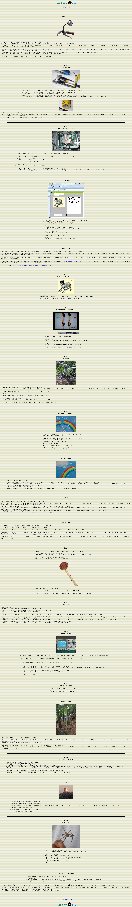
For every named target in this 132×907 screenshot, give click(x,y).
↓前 (60, 899)
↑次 (60, 7)
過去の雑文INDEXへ (68, 7)
